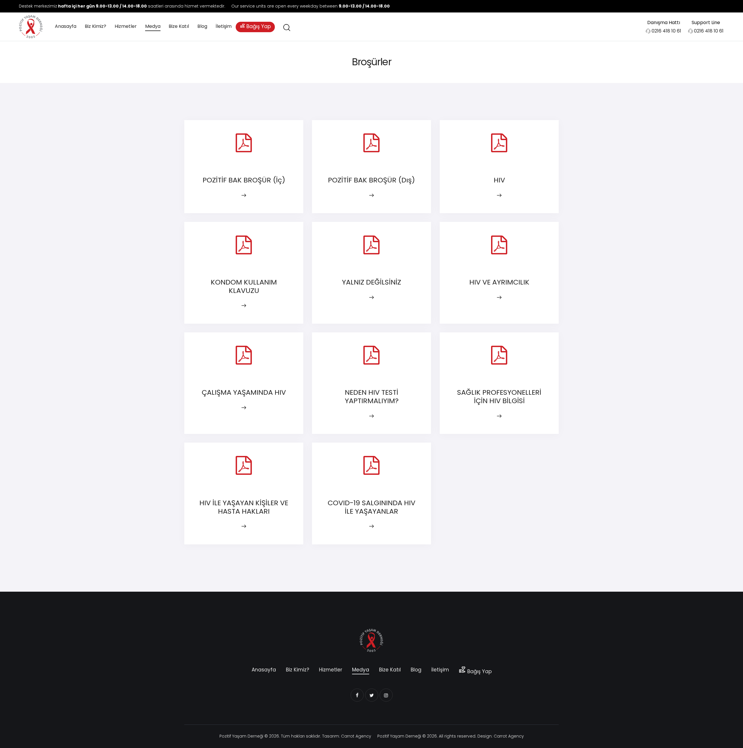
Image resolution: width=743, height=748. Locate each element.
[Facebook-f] (694, 6)
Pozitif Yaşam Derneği (241, 736)
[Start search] (286, 27)
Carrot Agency (356, 736)
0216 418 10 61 (666, 31)
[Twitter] (705, 6)
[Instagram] (717, 6)
